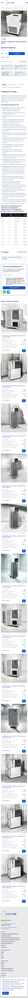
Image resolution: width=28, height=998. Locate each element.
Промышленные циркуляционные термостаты (10, 933)
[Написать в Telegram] (8, 291)
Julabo (2, 955)
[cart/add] (24, 350)
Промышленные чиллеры (6, 935)
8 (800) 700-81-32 (11, 270)
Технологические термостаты (6, 943)
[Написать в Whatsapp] (4, 291)
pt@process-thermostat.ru (5, 925)
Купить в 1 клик (5, 57)
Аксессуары (3, 945)
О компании (3, 975)
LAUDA (2, 957)
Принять (5, 993)
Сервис (2, 966)
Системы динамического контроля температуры (10, 937)
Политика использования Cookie (7, 970)
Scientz (2, 952)
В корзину (16, 53)
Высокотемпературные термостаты (8, 941)
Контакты (3, 977)
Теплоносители (4, 947)
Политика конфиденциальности (7, 968)
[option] (14, 24)
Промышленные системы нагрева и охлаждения (10, 939)
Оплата (2, 964)
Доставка (3, 962)
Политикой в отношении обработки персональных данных (15, 278)
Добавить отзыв (22, 252)
